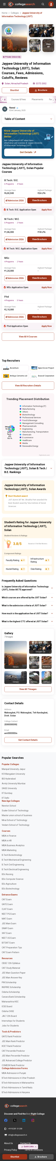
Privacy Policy (10, 1150)
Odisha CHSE (8, 1011)
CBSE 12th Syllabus (11, 963)
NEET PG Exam (9, 914)
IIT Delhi (5, 798)
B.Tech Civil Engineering (13, 864)
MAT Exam (7, 919)
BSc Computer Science (12, 879)
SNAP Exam (7, 928)
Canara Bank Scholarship (13, 997)
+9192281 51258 (15, 1129)
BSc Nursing (7, 874)
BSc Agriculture (9, 884)
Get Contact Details (28, 740)
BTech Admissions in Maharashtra (18, 1083)
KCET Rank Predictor (11, 1046)
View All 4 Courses (28, 336)
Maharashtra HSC (10, 1001)
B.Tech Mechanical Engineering (16, 860)
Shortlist (14, 90)
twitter (14, 1120)
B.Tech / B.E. (11, 180)
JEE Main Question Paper (14, 973)
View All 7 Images (28, 689)
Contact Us (25, 1143)
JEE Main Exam (9, 923)
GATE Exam (7, 904)
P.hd (6, 296)
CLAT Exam (7, 909)
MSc (6, 258)
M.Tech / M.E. (11, 219)
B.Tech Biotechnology (12, 855)
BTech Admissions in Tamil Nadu (17, 1087)
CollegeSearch (21, 4)
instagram (32, 1120)
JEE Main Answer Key (12, 977)
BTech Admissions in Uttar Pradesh (18, 1078)
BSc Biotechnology (10, 888)
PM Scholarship (9, 982)
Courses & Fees (18, 99)
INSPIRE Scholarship (11, 987)
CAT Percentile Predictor (13, 1051)
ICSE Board (7, 1006)
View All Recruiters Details (28, 385)
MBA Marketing (9, 850)
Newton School (9, 806)
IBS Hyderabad (9, 779)
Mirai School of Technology (14, 820)
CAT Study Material (11, 968)
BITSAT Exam (8, 943)
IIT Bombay (7, 793)
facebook (5, 1120)
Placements (37, 99)
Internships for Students (13, 1021)
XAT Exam (7, 933)
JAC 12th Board (9, 1016)
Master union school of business (17, 815)
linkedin (23, 1120)
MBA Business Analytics (13, 845)
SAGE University (9, 788)
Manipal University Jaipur (13, 769)
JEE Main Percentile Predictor (16, 1055)
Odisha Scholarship (11, 992)
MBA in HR (7, 840)
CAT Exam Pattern (10, 952)
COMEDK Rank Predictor (13, 1065)
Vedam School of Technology (15, 825)
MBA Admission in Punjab (14, 1073)
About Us (8, 1143)
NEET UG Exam (9, 938)
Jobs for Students (10, 1025)
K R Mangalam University (13, 774)
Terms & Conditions (33, 1150)
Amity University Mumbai (13, 783)
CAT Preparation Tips (12, 947)
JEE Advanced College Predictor (17, 1060)
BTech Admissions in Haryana (16, 1092)
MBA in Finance (9, 836)
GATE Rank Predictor (11, 1036)
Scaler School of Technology (15, 810)
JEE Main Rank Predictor (13, 1041)
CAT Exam (7, 899)
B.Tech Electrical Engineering (15, 869)
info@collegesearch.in (17, 1135)
